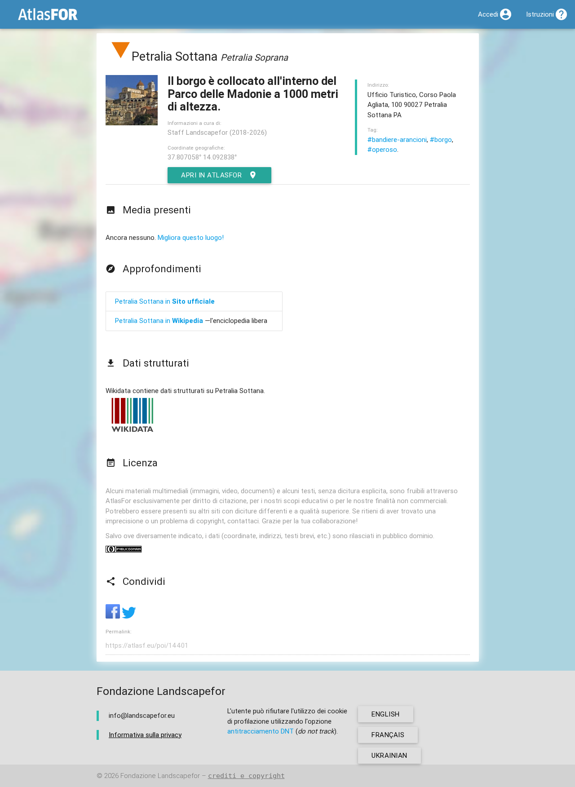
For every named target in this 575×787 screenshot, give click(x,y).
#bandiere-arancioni (397, 139)
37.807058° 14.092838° (202, 157)
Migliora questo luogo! (191, 237)
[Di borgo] (121, 56)
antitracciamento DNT (260, 731)
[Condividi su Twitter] (129, 616)
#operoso (382, 149)
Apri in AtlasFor (211, 175)
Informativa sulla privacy (145, 734)
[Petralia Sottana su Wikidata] (132, 431)
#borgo (441, 139)
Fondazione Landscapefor (160, 775)
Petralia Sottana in (165, 301)
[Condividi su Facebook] (114, 616)
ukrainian (389, 755)
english (386, 714)
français (388, 734)
